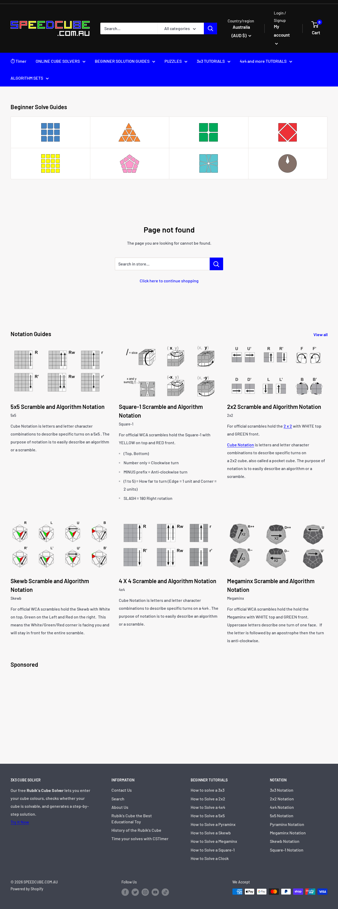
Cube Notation (240, 444)
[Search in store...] (216, 264)
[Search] (210, 28)
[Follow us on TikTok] (165, 892)
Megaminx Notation (288, 832)
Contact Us (121, 789)
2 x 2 (288, 425)
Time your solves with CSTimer (139, 838)
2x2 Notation (282, 798)
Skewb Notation (284, 841)
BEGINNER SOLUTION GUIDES (122, 61)
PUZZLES (173, 61)
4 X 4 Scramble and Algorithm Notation (167, 580)
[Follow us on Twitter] (135, 892)
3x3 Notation (281, 789)
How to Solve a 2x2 (208, 798)
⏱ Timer (18, 61)
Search (117, 798)
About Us (119, 807)
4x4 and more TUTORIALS (263, 61)
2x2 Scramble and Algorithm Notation (274, 406)
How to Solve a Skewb (211, 832)
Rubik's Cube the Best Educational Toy (131, 818)
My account (282, 30)
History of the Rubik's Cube (136, 830)
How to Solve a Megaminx (214, 841)
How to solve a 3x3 (207, 789)
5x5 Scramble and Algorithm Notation (58, 406)
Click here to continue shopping (169, 280)
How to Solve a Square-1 (213, 849)
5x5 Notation (281, 815)
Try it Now (20, 821)
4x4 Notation (282, 807)
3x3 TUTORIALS (211, 61)
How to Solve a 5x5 (208, 815)
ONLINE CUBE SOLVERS (58, 61)
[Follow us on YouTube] (155, 892)
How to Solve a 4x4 (208, 807)
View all (320, 334)
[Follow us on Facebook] (125, 892)
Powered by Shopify (27, 889)
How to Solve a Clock (210, 858)
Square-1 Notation (286, 849)
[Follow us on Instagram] (145, 892)
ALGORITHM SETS (27, 77)
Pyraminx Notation (287, 824)
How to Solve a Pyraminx (213, 824)
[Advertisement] (169, 711)
